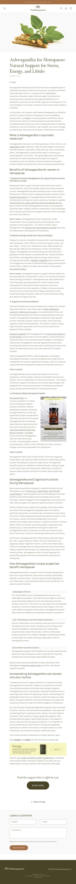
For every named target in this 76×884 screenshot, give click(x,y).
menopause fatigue (18, 269)
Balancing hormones (28, 312)
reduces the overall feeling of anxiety (41, 228)
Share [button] (13, 82)
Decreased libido (17, 398)
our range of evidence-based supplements (35, 758)
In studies (28, 433)
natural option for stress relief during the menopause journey (36, 203)
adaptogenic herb (17, 147)
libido (28, 118)
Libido (27, 740)
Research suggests (39, 260)
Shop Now (38, 785)
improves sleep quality (31, 665)
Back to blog (39, 801)
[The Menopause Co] (14, 870)
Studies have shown (18, 197)
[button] (4, 8)
